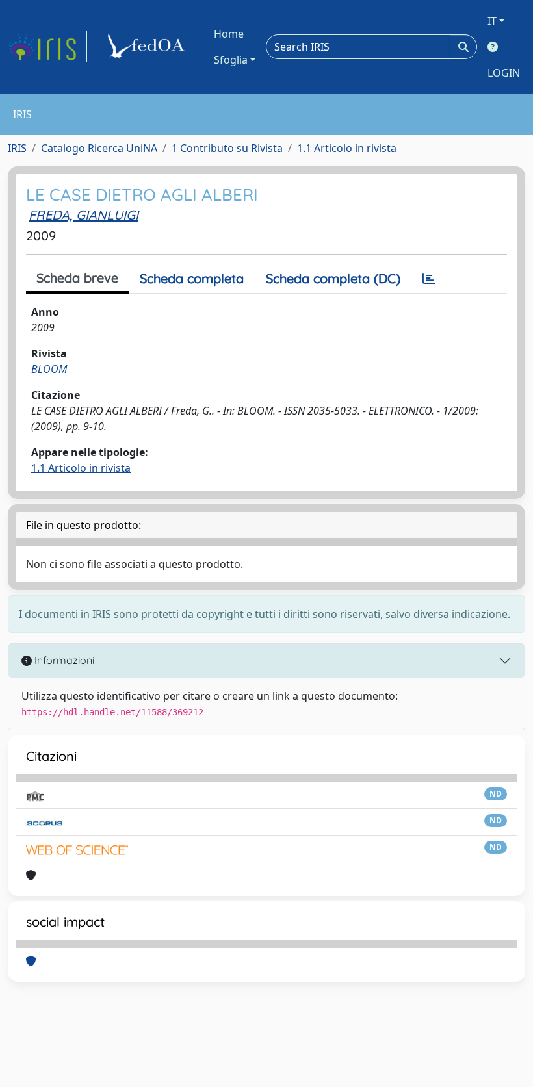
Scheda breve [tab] (77, 278)
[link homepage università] (148, 46)
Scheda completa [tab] (192, 278)
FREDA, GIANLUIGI (83, 215)
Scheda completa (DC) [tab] (333, 278)
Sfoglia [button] (231, 60)
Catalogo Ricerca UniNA (99, 148)
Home (229, 34)
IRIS (17, 148)
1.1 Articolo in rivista (346, 148)
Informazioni (63, 660)
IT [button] (492, 21)
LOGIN (504, 73)
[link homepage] (47, 46)
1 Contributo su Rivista (227, 148)
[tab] (429, 278)
